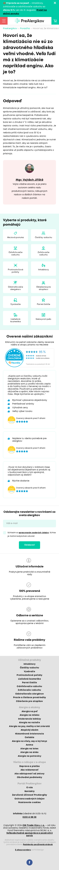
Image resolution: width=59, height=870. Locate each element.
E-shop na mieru (23, 850)
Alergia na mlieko (29, 715)
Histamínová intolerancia (29, 734)
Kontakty (30, 791)
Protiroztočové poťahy (15, 271)
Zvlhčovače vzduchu (43, 254)
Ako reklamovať (30, 770)
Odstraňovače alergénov (15, 288)
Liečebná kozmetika (15, 320)
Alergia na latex (29, 749)
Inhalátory (43, 270)
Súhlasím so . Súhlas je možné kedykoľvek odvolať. (32, 534)
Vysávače (15, 304)
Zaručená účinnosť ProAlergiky (29, 795)
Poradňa (25, 28)
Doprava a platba (29, 766)
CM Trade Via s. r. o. (34, 825)
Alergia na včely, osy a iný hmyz (29, 741)
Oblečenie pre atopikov (43, 288)
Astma (29, 745)
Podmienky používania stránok (38, 844)
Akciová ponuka (15, 237)
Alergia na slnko (29, 752)
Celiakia (29, 737)
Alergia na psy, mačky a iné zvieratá (29, 726)
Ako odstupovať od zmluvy (29, 774)
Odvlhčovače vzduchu (15, 254)
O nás (29, 787)
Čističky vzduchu (43, 237)
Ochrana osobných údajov (30, 799)
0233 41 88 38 (29, 817)
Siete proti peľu (43, 319)
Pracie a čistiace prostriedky (29, 697)
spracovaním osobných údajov (34, 533)
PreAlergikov (10, 28)
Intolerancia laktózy (29, 719)
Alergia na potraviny (29, 756)
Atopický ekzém (29, 730)
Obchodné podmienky (29, 777)
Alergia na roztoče (29, 722)
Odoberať (29, 545)
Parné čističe (43, 304)
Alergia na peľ (30, 711)
